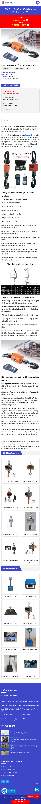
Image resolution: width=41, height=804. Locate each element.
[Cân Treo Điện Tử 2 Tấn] (10, 495)
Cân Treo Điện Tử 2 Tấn (10, 508)
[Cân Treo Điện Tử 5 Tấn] (10, 522)
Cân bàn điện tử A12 (10, 596)
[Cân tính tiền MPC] (10, 637)
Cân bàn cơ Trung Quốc (10, 676)
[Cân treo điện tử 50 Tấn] (10, 548)
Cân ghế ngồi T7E (30, 596)
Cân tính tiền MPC (11, 649)
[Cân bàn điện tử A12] (10, 584)
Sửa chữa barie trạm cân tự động (20, 752)
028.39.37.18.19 (20, 25)
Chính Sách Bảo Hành (9, 767)
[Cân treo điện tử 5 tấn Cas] (30, 548)
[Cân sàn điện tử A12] (10, 610)
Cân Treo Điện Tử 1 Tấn (30, 481)
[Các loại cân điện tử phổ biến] (5, 732)
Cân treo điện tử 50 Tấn (10, 561)
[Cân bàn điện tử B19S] (30, 637)
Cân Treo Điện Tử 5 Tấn (10, 534)
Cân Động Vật (30, 676)
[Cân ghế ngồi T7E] (30, 584)
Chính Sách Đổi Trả (8, 775)
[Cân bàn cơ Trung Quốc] (10, 663)
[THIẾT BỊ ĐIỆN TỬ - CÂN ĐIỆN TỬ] (7, 3)
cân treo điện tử (20, 12)
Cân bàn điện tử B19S (30, 649)
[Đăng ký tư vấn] (37, 783)
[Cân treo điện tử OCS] (10, 469)
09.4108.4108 (20, 20)
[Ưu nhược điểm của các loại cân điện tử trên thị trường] (5, 739)
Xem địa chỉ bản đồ (8, 110)
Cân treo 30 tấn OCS (30, 534)
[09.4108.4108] (37, 789)
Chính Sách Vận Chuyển (10, 772)
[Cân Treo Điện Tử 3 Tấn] (30, 495)
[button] (37, 30)
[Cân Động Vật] (30, 664)
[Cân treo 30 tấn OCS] (30, 521)
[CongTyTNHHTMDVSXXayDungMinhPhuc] (3, 781)
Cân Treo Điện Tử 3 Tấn (30, 508)
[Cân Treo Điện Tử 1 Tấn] (30, 468)
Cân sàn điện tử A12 (10, 623)
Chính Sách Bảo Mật (9, 769)
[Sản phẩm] (37, 796)
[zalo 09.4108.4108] (27, 20)
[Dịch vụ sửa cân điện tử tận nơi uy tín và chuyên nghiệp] (5, 745)
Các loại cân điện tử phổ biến (18, 733)
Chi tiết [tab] (5, 121)
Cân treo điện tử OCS (11, 481)
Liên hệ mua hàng (11, 85)
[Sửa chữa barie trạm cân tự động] (5, 752)
